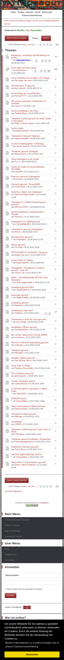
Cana (17, 106)
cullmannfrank (21, 383)
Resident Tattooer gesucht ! (23, 358)
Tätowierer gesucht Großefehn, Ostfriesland (30, 439)
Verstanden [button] (32, 654)
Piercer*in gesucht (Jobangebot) (25, 176)
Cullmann (19, 345)
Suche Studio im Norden (22, 260)
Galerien (29, 12)
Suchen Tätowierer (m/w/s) (23, 381)
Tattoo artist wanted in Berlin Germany (28, 406)
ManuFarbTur (21, 154)
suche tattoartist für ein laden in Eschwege (30, 78)
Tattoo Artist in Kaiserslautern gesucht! (28, 462)
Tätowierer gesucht (19, 350)
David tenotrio (21, 409)
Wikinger (19, 353)
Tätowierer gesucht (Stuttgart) (24, 151)
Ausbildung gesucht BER (22, 287)
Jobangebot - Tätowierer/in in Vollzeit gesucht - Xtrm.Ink (27, 269)
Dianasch (19, 305)
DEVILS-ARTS (21, 207)
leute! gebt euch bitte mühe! (23, 68)
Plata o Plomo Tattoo (24, 123)
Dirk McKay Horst (23, 360)
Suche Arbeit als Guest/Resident (26, 93)
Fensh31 (19, 217)
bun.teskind (20, 88)
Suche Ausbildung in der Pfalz (24, 111)
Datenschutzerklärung (32, 15)
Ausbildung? (16, 422)
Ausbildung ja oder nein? (22, 310)
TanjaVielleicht (22, 290)
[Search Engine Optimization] (32, 506)
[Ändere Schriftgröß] (29, 609)
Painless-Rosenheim (24, 368)
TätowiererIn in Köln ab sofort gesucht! (28, 319)
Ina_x (17, 161)
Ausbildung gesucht (20, 303)
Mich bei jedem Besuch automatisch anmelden (24, 589)
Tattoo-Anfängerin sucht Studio (25, 159)
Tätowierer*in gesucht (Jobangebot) (27, 229)
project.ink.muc (22, 255)
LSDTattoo (19, 434)
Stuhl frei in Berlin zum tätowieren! (26, 192)
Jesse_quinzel (22, 146)
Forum (38, 12)
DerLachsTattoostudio (24, 194)
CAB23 (18, 424)
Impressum (47, 12)
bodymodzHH (22, 131)
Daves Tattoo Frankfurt (25, 465)
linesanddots (22, 401)
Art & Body (21, 322)
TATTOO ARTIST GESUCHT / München (29, 252)
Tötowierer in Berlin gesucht (23, 414)
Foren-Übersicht (11, 21)
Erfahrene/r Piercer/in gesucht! (25, 447)
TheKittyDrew (21, 113)
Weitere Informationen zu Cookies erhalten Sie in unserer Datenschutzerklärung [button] (32, 644)
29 (57, 45)
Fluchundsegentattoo (24, 441)
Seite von (28, 45)
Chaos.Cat (19, 273)
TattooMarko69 (23, 224)
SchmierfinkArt (21, 329)
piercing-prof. (20, 376)
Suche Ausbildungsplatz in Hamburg (27, 144)
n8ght (27, 30)
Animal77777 (20, 96)
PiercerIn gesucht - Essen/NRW (25, 184)
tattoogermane (23, 60)
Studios (21, 12)
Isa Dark (18, 247)
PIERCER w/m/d (18, 398)
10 (49, 71)
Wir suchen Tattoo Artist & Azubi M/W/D (29, 335)
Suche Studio (17, 128)
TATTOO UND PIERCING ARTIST (26, 454)
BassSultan (36, 30)
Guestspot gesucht (19, 295)
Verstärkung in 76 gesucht (23, 86)
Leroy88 (18, 171)
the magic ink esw (23, 80)
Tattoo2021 (21, 393)
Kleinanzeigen (25, 21)
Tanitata (18, 313)
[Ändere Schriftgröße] (25, 609)
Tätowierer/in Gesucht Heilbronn (25, 136)
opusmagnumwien (24, 282)
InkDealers (21, 239)
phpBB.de (44, 503)
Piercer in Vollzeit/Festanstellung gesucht (29, 342)
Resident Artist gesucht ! (22, 237)
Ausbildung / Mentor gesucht (24, 327)
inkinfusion (21, 70)
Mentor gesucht (18, 245)
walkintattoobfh (21, 138)
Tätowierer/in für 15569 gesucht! (25, 221)
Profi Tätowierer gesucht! (22, 373)
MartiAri (20, 30)
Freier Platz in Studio (20, 366)
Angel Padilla (22, 297)
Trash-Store (20, 187)
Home (13, 12)
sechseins (19, 337)
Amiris (19, 179)
